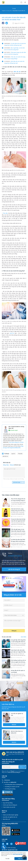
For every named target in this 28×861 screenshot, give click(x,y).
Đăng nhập (6, 465)
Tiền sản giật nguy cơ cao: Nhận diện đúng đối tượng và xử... (18, 531)
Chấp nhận (20, 858)
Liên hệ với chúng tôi (14, 569)
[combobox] (14, 615)
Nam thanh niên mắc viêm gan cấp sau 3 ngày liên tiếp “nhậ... (18, 651)
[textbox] (14, 615)
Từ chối (7, 858)
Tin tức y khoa (9, 10)
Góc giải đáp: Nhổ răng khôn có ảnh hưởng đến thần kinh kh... (18, 641)
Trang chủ (3, 10)
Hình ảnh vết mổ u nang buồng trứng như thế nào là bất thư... (18, 510)
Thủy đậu (5, 213)
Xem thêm (23, 637)
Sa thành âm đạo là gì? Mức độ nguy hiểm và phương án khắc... (18, 541)
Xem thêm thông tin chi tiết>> (16, 442)
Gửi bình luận (16, 482)
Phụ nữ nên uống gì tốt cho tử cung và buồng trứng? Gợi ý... (18, 500)
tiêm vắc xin (17, 71)
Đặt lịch (14, 724)
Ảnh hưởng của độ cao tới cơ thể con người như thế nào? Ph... (18, 662)
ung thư (12, 333)
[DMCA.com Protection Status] (7, 793)
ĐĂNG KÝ (22, 767)
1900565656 (7, 780)
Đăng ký (12, 465)
